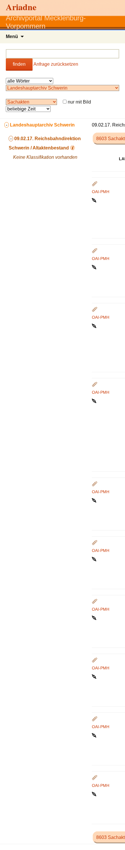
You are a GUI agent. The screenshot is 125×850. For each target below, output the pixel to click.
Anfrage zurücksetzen (55, 64)
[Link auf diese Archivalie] (94, 199)
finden (19, 64)
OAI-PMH (100, 191)
